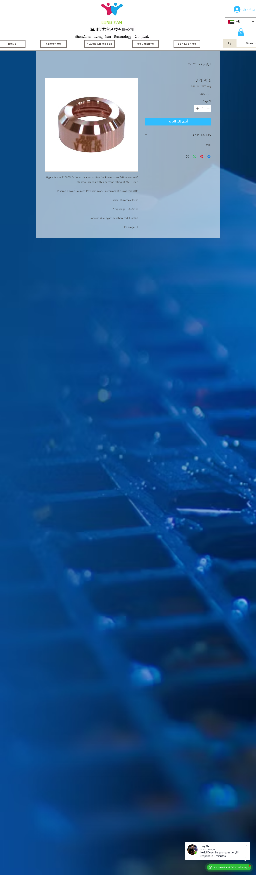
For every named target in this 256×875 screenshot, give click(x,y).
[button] (241, 32)
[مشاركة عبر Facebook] (209, 156)
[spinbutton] (202, 108)
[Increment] (197, 108)
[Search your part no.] (230, 43)
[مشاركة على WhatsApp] (194, 156)
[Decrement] (208, 108)
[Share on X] (187, 156)
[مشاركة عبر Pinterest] (202, 156)
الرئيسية (206, 64)
